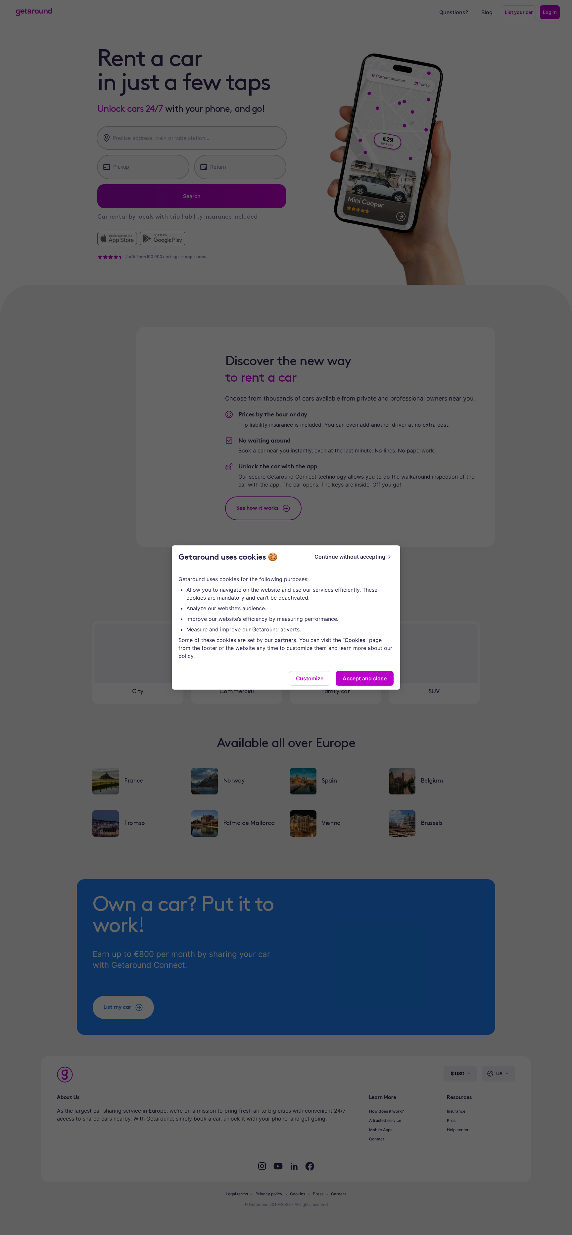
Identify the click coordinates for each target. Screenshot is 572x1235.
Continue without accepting (349, 556)
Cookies (355, 640)
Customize (309, 678)
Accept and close (365, 678)
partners (285, 640)
